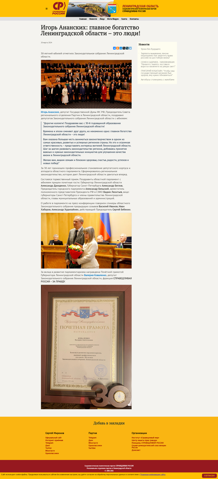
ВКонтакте (50, 451)
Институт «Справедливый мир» (145, 438)
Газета (124, 19)
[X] (124, 48)
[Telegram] (130, 48)
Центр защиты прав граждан (144, 440)
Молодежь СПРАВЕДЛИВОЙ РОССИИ (148, 443)
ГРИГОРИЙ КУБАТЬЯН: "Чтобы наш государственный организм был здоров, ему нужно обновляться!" (157, 73)
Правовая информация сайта (152, 474)
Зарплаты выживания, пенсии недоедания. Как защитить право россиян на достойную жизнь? (156, 55)
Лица (102, 19)
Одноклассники (52, 453)
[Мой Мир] (120, 48)
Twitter (48, 448)
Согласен (209, 476)
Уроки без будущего (149, 49)
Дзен (47, 445)
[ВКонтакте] (114, 48)
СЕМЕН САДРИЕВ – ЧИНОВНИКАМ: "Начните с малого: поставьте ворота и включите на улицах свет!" (157, 64)
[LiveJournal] (127, 48)
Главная (83, 19)
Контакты (134, 19)
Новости (93, 19)
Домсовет (136, 450)
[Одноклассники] (117, 48)
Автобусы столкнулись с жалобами (156, 80)
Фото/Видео (113, 19)
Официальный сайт (53, 438)
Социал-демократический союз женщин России (149, 446)
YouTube (92, 448)
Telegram (49, 443)
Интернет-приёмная (54, 440)
